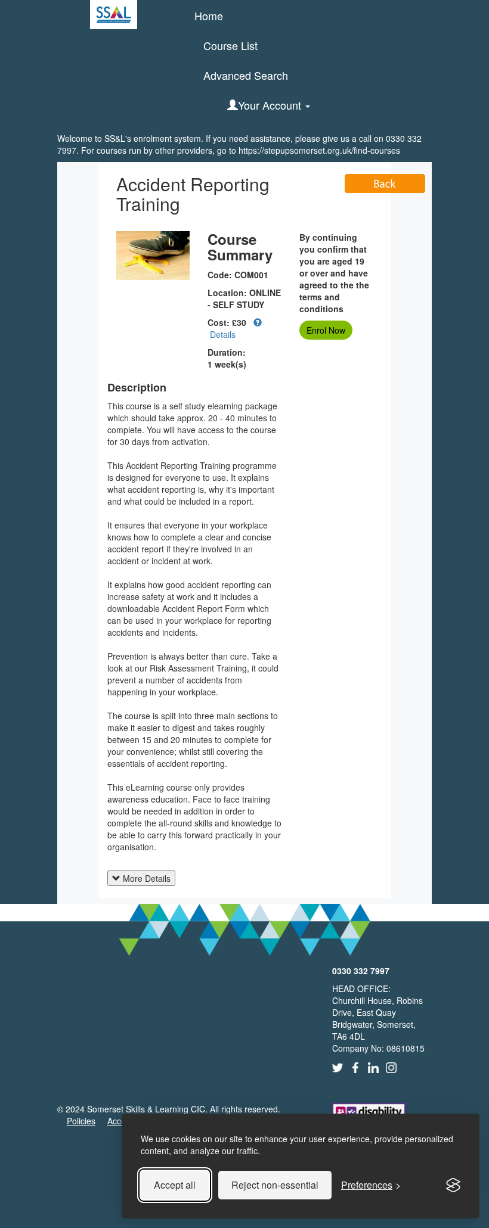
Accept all (175, 1185)
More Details (145, 878)
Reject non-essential (274, 1185)
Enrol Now (326, 330)
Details (222, 334)
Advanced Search (245, 75)
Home (208, 15)
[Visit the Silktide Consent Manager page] (453, 1185)
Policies (81, 1121)
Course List (230, 45)
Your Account (271, 105)
